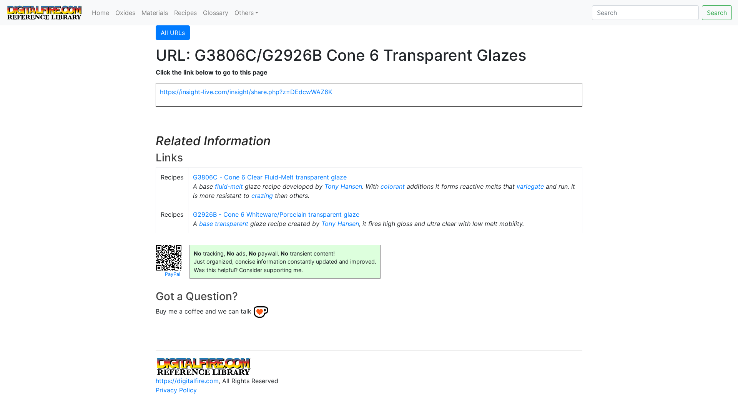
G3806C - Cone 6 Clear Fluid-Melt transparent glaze (270, 177)
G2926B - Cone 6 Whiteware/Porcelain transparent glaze (276, 214)
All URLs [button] (173, 33)
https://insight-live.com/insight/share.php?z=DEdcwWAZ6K (246, 92)
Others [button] (244, 13)
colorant (393, 186)
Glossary (215, 13)
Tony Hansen (343, 186)
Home (100, 13)
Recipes (185, 13)
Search (717, 13)
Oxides (125, 13)
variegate (530, 186)
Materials (154, 13)
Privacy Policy (176, 390)
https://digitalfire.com (187, 381)
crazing (262, 195)
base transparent (223, 223)
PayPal (172, 274)
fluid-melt (229, 186)
